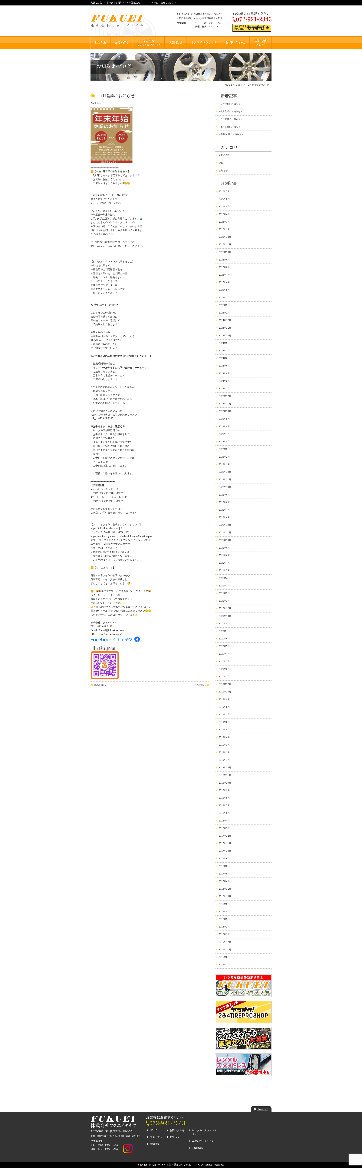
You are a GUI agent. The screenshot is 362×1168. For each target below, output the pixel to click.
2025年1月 (224, 312)
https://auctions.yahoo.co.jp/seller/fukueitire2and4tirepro (121, 536)
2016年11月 (225, 889)
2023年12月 (225, 396)
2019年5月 (224, 729)
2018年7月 (224, 805)
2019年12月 (225, 684)
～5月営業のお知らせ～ (231, 126)
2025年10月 (225, 252)
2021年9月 (224, 547)
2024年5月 (224, 365)
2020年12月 (225, 608)
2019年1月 (224, 760)
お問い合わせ (177, 1130)
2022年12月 (225, 472)
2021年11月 (225, 532)
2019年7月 (224, 714)
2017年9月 (224, 858)
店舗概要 (155, 1143)
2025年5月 (224, 290)
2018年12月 (225, 767)
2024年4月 (224, 373)
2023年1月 (224, 464)
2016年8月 (224, 911)
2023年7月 (224, 434)
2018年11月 (225, 775)
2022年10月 (225, 487)
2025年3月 (224, 297)
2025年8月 (224, 267)
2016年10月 (225, 896)
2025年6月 (224, 282)
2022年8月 (224, 502)
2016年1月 (224, 934)
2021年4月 (224, 578)
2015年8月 (224, 957)
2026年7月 (224, 191)
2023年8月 (224, 426)
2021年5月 (224, 570)
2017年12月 (225, 836)
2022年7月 (224, 510)
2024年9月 (224, 343)
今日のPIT (224, 155)
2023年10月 (225, 411)
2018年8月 (224, 798)
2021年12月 (225, 525)
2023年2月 (224, 457)
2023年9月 (224, 419)
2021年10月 (225, 540)
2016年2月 (224, 926)
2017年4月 (224, 881)
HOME (228, 84)
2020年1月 (224, 676)
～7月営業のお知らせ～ (231, 111)
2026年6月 (224, 199)
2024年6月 (224, 358)
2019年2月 (224, 752)
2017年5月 (224, 873)
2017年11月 (225, 843)
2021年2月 (224, 593)
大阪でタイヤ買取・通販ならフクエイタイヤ (176, 1164)
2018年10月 (225, 782)
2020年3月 (224, 661)
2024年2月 (224, 381)
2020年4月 (224, 653)
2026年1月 (224, 229)
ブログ (239, 84)
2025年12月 (225, 237)
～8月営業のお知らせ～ (231, 104)
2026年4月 (224, 214)
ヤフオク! (95, 540)
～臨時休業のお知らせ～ (231, 134)
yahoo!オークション (203, 1141)
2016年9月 (224, 904)
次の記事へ (200, 685)
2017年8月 (224, 866)
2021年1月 (224, 600)
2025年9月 (224, 259)
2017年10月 (225, 851)
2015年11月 (225, 949)
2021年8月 (224, 555)
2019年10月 (225, 691)
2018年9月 (224, 790)
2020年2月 (224, 669)
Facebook (197, 1147)
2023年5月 (224, 441)
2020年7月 (224, 631)
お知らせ (223, 170)
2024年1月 (224, 388)
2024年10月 (225, 335)
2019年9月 (224, 699)
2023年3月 (224, 449)
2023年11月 (225, 403)
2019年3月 (224, 745)
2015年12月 (225, 942)
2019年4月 (224, 737)
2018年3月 (224, 828)
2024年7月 (224, 350)
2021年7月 (224, 563)
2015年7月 (224, 964)
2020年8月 (224, 623)
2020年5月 (224, 646)
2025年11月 (225, 244)
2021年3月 (224, 585)
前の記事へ (100, 685)
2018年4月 (224, 820)
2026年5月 (224, 206)
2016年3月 (224, 919)
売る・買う (156, 1137)
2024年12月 (225, 320)
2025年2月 (224, 305)
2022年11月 (225, 479)
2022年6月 (224, 517)
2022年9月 (224, 494)
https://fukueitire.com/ (110, 634)
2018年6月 (224, 813)
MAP (219, 13)
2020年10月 (225, 616)
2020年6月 (224, 638)
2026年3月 (224, 222)
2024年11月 (225, 328)
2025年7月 (224, 275)
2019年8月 (224, 707)
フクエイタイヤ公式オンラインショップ (126, 540)
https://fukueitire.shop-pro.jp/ (106, 528)
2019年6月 (224, 722)
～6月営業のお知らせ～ (231, 119)
